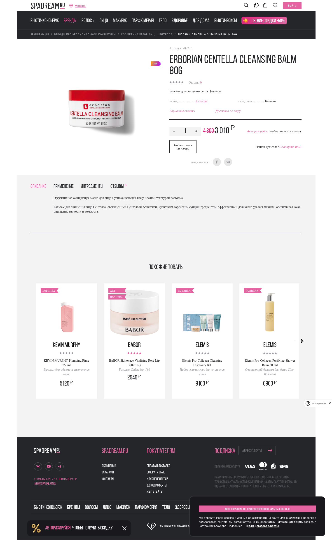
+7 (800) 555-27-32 (66, 479)
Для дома (201, 21)
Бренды (70, 21)
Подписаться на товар (183, 146)
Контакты (108, 479)
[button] (246, 5)
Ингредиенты (92, 186)
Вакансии (108, 472)
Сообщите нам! (291, 147)
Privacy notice (319, 403)
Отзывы (195, 82)
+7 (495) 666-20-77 (44, 479)
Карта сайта (154, 492)
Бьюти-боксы (225, 21)
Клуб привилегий (157, 479)
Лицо (103, 21)
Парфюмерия (143, 21)
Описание (38, 186)
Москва (80, 5)
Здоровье (180, 21)
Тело (163, 21)
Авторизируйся (257, 131)
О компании (109, 466)
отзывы (118, 186)
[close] (330, 403)
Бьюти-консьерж (44, 21)
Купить (67, 390)
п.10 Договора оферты (263, 526)
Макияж (120, 21)
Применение (64, 186)
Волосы (88, 21)
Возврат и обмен (156, 472)
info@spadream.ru (45, 484)
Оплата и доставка (158, 466)
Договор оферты (157, 485)
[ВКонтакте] (228, 162)
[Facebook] (217, 162)
